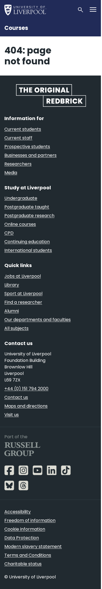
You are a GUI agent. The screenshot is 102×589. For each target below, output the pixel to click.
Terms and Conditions (27, 555)
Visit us (11, 415)
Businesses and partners (30, 155)
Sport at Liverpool (23, 293)
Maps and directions (26, 406)
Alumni (11, 311)
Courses (16, 28)
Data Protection (21, 538)
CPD (9, 233)
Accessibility (17, 512)
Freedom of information (29, 520)
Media (10, 173)
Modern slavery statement (33, 546)
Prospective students (27, 146)
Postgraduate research (29, 215)
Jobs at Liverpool (22, 276)
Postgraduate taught (26, 207)
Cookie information (24, 529)
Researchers (18, 164)
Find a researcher (23, 302)
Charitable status (23, 564)
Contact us (16, 397)
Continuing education (27, 242)
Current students (22, 129)
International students (28, 250)
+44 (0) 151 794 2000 (26, 389)
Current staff (18, 138)
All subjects (16, 328)
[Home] (38, 9)
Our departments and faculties (37, 320)
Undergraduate (20, 198)
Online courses (20, 224)
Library (11, 285)
